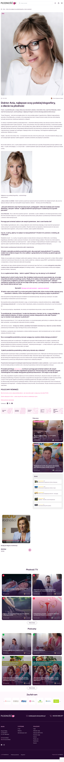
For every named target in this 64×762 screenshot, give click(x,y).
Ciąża (34, 728)
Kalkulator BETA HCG (38, 732)
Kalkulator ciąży (36, 730)
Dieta (4, 9)
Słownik (35, 743)
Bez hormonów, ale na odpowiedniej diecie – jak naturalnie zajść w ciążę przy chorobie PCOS (24, 393)
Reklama (20, 730)
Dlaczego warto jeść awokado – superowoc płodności (35, 288)
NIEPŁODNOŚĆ (36, 444)
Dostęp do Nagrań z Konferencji (9, 545)
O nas (19, 728)
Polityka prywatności (15, 754)
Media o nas (35, 739)
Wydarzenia (35, 741)
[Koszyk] (58, 3)
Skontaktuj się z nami (22, 732)
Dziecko (35, 737)
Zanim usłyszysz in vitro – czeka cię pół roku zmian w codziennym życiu (19, 396)
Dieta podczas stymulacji (7, 400)
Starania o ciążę (36, 734)
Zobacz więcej (32, 622)
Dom (1, 9)
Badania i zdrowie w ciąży (39, 421)
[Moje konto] (55, 3)
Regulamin (23, 754)
